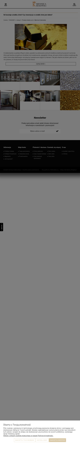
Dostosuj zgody (42, 440)
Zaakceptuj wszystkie (57, 440)
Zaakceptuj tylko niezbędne (24, 440)
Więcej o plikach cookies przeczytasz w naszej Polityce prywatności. (28, 436)
